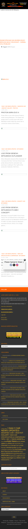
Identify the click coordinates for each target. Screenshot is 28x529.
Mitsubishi (20, 149)
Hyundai (13, 447)
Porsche (19, 453)
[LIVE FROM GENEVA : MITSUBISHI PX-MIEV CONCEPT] (14, 186)
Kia (20, 447)
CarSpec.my (5, 415)
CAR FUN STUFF (16, 443)
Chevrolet (4, 445)
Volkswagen (9, 458)
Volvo (15, 458)
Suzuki (23, 455)
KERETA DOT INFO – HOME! (9, 501)
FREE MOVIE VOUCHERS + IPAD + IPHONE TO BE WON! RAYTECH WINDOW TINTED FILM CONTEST (13, 375)
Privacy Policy (4, 319)
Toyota (3, 458)
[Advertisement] (14, 25)
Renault (11, 455)
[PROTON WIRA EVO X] (14, 91)
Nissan (3, 453)
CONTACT (5, 494)
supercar (19, 456)
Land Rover (9, 449)
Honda (9, 447)
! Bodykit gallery (4, 428)
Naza (21, 451)
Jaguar (17, 447)
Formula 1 (3, 447)
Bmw (10, 443)
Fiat (19, 445)
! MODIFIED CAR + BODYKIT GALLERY (12, 433)
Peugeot (14, 453)
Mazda (17, 449)
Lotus (13, 449)
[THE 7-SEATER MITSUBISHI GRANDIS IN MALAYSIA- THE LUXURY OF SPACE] (14, 241)
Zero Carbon (5, 419)
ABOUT (4, 491)
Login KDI (3, 314)
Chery (22, 443)
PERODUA (9, 453)
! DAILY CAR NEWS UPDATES (8, 106)
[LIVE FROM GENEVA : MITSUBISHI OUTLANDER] (14, 137)
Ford (21, 445)
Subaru (14, 455)
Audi (5, 441)
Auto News (12, 441)
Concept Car (21, 201)
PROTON (15, 108)
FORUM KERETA (6, 498)
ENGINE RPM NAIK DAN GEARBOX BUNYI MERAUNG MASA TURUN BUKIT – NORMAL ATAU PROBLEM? (13, 42)
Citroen (9, 445)
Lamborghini (4, 449)
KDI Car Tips (4, 317)
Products (24, 453)
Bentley (6, 443)
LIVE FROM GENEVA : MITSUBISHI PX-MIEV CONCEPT (10, 210)
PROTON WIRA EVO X (10, 112)
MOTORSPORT (15, 451)
